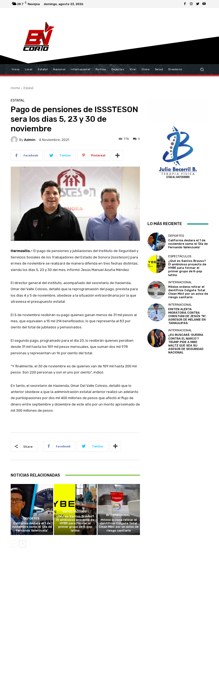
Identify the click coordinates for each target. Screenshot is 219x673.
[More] (117, 155)
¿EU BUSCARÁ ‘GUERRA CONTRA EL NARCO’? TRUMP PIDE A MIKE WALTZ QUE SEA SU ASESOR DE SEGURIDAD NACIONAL (186, 343)
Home (15, 88)
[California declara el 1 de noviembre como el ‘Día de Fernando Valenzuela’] (32, 509)
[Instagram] (191, 4)
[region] (177, 153)
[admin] (15, 139)
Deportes (31, 518)
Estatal (28, 88)
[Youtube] (204, 4)
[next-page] (22, 543)
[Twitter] (197, 4)
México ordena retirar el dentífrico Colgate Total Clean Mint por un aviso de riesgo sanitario (119, 525)
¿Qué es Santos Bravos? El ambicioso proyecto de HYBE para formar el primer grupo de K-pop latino (75, 523)
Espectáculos (74, 511)
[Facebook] (185, 4)
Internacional (118, 515)
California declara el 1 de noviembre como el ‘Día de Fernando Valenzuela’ (32, 527)
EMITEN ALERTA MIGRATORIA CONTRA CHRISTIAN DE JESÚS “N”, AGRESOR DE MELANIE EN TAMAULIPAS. (187, 316)
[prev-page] (14, 543)
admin (30, 139)
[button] (202, 69)
